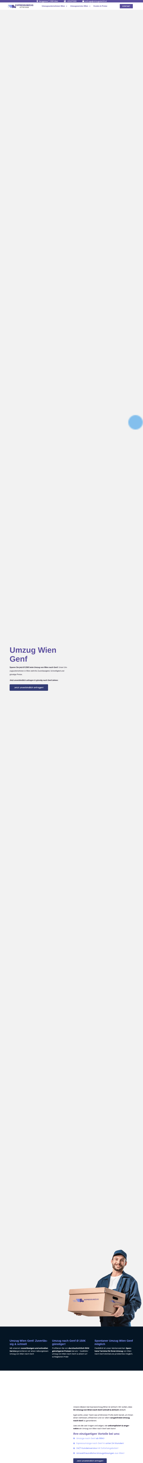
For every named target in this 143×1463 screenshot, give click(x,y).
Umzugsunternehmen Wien (53, 6)
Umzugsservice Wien (79, 6)
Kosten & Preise (100, 6)
